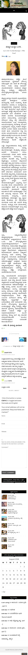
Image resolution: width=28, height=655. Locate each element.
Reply (24, 377)
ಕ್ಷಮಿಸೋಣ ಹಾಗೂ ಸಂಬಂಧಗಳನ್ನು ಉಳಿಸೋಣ (15, 504)
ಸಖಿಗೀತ (9, 546)
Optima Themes (19, 649)
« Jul (3, 592)
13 (14, 575)
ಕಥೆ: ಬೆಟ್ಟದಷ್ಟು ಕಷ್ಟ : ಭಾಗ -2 (14, 532)
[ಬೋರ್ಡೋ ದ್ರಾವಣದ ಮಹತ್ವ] (22, 339)
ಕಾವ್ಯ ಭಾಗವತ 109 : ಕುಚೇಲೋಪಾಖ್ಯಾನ (12, 497)
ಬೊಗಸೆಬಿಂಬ (14, 43)
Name (3, 416)
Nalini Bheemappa (16, 50)
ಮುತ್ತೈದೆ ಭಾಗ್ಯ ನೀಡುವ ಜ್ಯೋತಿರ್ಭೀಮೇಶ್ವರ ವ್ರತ (13, 512)
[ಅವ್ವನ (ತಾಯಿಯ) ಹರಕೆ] (5, 339)
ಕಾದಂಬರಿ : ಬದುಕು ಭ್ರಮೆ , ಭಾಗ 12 (14, 526)
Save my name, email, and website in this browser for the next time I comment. (13, 443)
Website (4, 431)
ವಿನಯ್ (6, 381)
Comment (5, 447)
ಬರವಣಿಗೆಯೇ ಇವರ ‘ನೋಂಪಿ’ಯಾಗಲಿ (12, 540)
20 (14, 579)
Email (3, 423)
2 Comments (14, 334)
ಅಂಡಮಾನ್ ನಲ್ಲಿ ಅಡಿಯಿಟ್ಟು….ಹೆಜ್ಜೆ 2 (15, 519)
